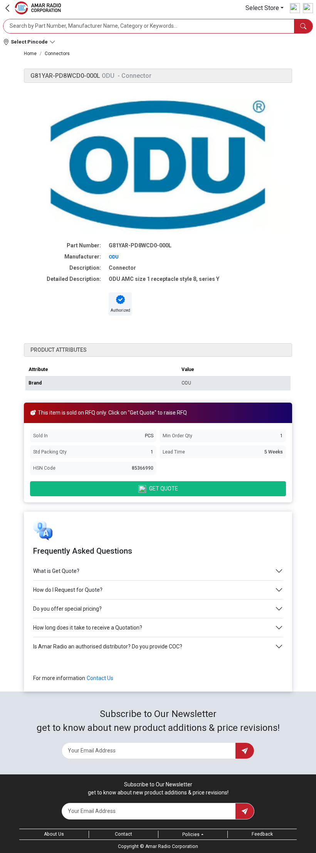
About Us (54, 834)
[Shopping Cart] (308, 8)
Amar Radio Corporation (171, 846)
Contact (123, 834)
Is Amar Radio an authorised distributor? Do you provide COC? (107, 646)
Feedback (262, 834)
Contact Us (100, 678)
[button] (264, 8)
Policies (191, 834)
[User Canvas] (295, 8)
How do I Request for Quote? (68, 590)
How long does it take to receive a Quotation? (87, 628)
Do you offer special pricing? (67, 609)
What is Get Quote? (56, 571)
